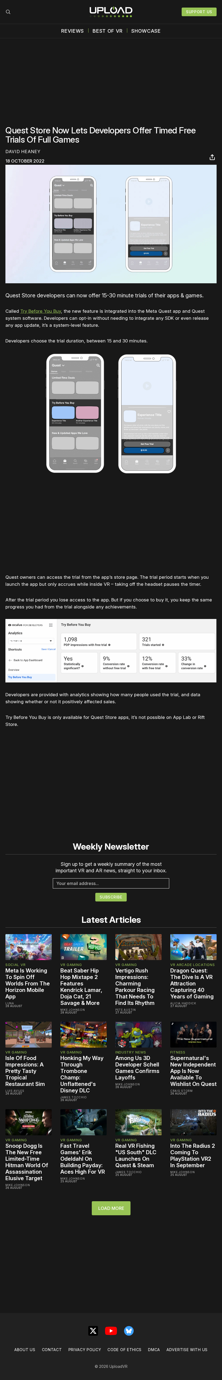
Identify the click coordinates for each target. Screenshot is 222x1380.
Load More (111, 1208)
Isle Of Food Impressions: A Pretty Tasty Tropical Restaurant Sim (25, 1071)
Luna (9, 1003)
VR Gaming (71, 964)
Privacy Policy (84, 1349)
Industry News (130, 1052)
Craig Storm (181, 1090)
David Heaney (22, 151)
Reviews (72, 31)
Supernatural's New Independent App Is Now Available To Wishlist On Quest (193, 1071)
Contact (52, 1349)
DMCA (154, 1349)
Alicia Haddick (183, 1003)
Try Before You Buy (40, 311)
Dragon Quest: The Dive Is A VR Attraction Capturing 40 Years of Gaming (192, 983)
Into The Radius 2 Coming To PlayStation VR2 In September (192, 1156)
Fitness (177, 1052)
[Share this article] (212, 157)
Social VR (15, 964)
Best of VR (108, 31)
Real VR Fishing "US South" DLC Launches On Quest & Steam (135, 1156)
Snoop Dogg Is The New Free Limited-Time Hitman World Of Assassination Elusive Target (26, 1162)
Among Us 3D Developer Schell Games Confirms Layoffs (137, 1068)
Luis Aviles (14, 1090)
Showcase (146, 31)
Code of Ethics (124, 1349)
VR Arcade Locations (192, 964)
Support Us (199, 11)
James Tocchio (73, 1097)
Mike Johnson (72, 1009)
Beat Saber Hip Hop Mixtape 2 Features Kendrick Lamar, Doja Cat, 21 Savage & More (81, 986)
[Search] (8, 12)
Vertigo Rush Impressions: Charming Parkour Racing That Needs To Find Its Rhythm (135, 986)
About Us (24, 1349)
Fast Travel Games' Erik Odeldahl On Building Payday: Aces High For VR (82, 1159)
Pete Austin (125, 1009)
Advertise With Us (187, 1349)
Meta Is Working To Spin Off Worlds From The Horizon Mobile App (27, 983)
